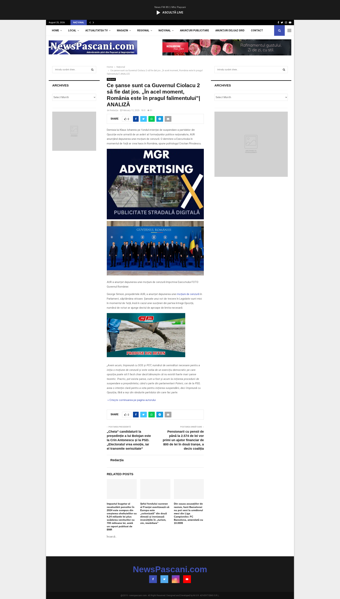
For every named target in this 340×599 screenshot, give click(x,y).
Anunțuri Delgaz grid (230, 30)
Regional (143, 30)
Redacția (114, 110)
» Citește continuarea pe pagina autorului (131, 400)
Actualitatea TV (96, 30)
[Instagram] (176, 579)
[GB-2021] (146, 356)
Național (164, 30)
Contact (257, 30)
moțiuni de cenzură (188, 294)
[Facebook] (153, 579)
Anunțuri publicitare (194, 30)
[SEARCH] (92, 69)
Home (55, 30)
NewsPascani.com (170, 569)
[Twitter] (164, 579)
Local (72, 30)
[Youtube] (187, 579)
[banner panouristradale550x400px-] (155, 218)
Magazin (122, 30)
